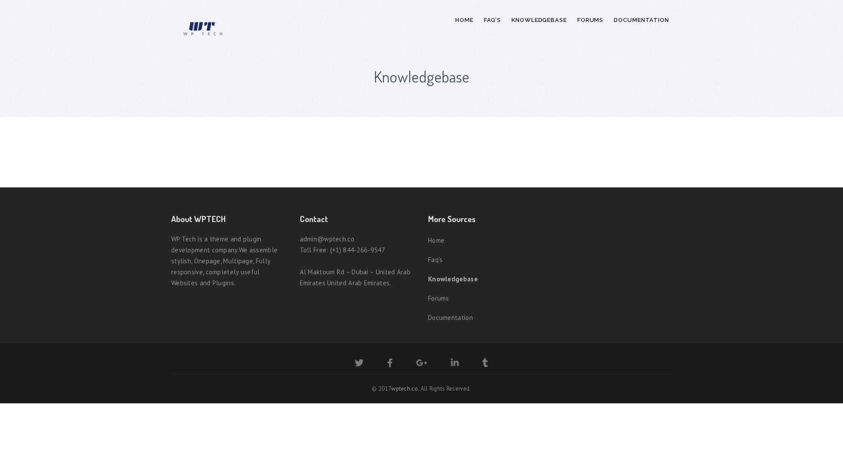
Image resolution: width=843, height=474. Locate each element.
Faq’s (492, 20)
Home (464, 20)
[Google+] (421, 364)
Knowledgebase (539, 20)
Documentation (641, 20)
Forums (590, 20)
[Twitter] (359, 364)
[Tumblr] (485, 364)
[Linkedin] (455, 364)
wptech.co (404, 388)
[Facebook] (390, 364)
